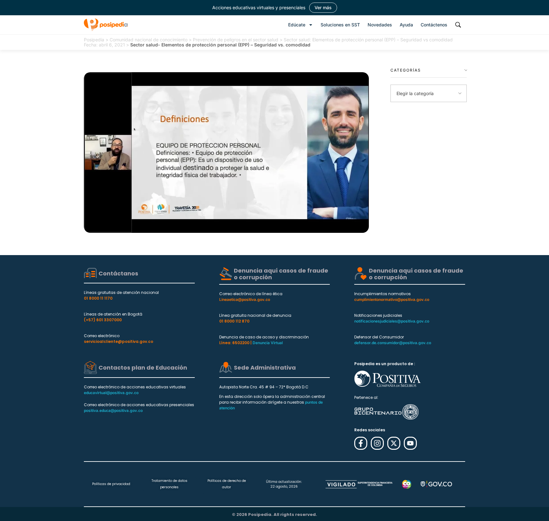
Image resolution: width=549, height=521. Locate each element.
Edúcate (296, 24)
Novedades (380, 24)
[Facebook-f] (360, 443)
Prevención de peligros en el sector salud (235, 39)
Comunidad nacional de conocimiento (148, 39)
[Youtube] (410, 443)
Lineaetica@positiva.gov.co (244, 299)
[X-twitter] (393, 443)
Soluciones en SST (340, 24)
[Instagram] (377, 443)
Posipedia (94, 39)
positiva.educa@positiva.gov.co (113, 410)
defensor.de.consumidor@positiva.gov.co (392, 342)
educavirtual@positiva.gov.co (111, 392)
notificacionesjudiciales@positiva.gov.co (391, 321)
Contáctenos (434, 24)
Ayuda (406, 24)
